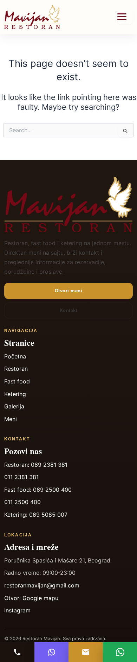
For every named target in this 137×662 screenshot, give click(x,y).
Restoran (16, 368)
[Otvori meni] (125, 17)
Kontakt (69, 310)
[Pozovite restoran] (17, 652)
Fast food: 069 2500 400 (38, 489)
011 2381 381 (21, 476)
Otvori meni (69, 290)
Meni (10, 418)
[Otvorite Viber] (51, 652)
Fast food (17, 381)
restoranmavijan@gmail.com (41, 585)
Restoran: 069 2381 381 (35, 464)
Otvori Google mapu (31, 597)
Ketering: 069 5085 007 (35, 514)
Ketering (15, 393)
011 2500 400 (22, 501)
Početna (15, 356)
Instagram (17, 610)
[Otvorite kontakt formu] (85, 652)
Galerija (14, 406)
